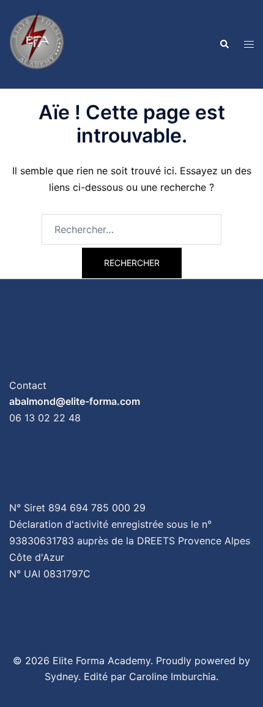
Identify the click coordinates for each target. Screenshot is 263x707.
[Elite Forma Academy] (36, 43)
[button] (224, 44)
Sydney (61, 676)
